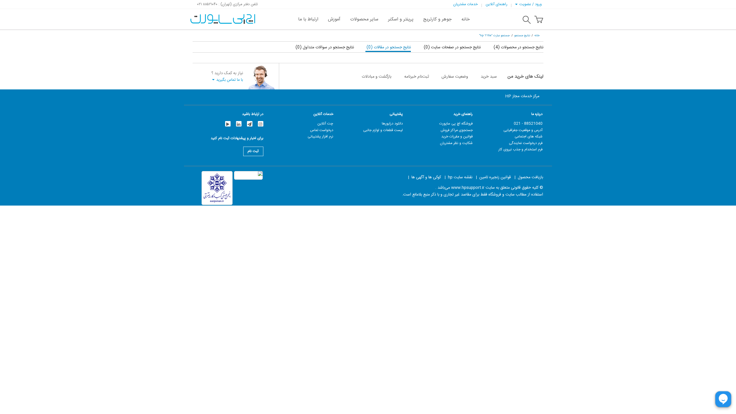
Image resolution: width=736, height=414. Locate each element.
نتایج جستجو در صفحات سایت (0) (452, 47)
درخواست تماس (321, 130)
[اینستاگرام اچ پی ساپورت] (260, 123)
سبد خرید (489, 76)
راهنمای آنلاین (496, 4)
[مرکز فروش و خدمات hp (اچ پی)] (222, 16)
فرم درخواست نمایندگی (526, 143)
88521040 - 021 (528, 123)
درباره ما (537, 114)
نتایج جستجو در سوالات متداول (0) (325, 47)
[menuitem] (465, 19)
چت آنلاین (325, 123)
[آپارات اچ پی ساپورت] (228, 123)
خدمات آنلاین (323, 114)
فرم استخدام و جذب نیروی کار (521, 149)
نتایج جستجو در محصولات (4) (517, 47)
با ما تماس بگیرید (229, 79)
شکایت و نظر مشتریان (456, 143)
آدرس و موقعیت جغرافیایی (523, 130)
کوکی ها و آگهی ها (426, 177)
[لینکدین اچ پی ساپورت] (238, 123)
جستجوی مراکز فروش (457, 130)
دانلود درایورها (392, 123)
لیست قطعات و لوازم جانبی (383, 130)
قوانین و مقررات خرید (457, 136)
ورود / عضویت (530, 4)
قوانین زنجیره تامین (495, 177)
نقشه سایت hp (460, 177)
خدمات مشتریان (465, 4)
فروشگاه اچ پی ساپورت (456, 123)
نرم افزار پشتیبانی (320, 136)
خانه (537, 35)
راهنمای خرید (463, 114)
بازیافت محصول (530, 177)
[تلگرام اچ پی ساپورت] (249, 123)
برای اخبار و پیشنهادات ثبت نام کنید (237, 139)
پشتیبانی (396, 114)
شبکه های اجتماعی (529, 136)
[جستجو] (526, 20)
